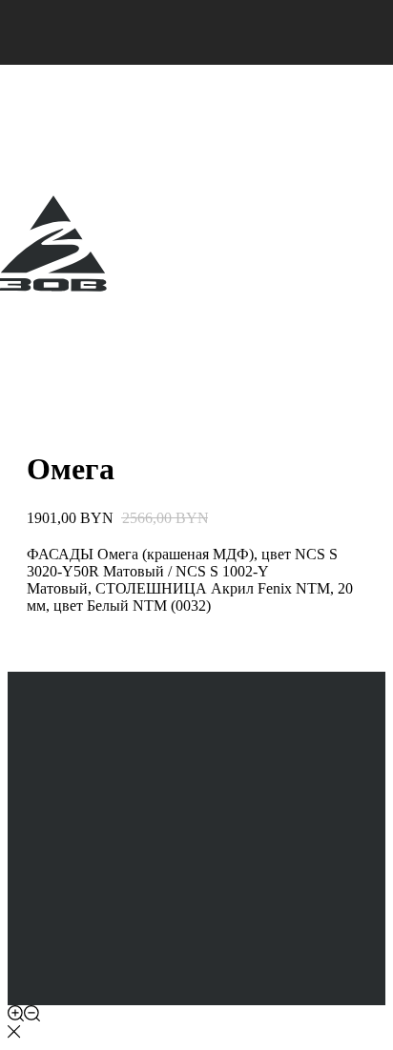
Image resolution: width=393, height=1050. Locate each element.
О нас (23, 352)
